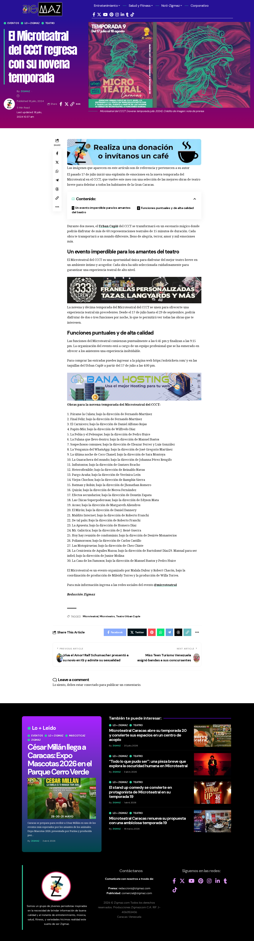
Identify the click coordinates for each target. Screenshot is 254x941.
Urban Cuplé (108, 226)
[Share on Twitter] (66, 104)
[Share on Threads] (57, 189)
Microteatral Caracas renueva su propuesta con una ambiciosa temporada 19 (147, 820)
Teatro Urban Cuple (128, 616)
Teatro (50, 23)
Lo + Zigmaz (32, 23)
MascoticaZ (77, 735)
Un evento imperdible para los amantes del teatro (101, 210)
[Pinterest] (111, 14)
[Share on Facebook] (60, 104)
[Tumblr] (127, 14)
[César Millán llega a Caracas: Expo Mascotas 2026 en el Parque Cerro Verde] (62, 798)
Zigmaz (36, 740)
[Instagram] (117, 14)
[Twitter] (99, 14)
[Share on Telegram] (57, 180)
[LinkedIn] (122, 14)
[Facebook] (94, 14)
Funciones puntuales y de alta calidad (167, 208)
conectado (91, 685)
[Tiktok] (132, 14)
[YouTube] (105, 14)
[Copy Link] (72, 104)
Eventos (13, 23)
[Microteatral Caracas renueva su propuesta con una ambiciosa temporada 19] (212, 821)
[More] (78, 104)
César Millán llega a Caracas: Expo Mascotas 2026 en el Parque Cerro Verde (59, 759)
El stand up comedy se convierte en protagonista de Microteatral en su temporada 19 (140, 792)
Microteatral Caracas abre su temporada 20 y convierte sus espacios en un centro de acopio (148, 735)
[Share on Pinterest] (152, 632)
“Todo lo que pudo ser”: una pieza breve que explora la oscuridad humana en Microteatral (148, 764)
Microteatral (90, 616)
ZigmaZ (25, 91)
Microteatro (107, 616)
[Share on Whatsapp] (57, 171)
